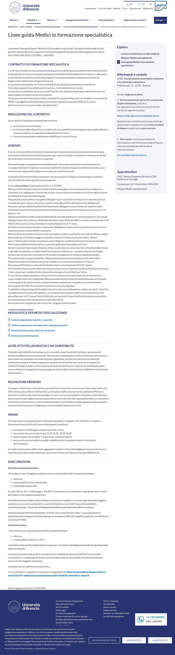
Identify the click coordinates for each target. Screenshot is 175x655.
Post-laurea (26, 27)
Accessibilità (109, 604)
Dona (124, 8)
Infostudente (90, 8)
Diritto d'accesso (111, 601)
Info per (159, 20)
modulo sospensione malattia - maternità (32, 319)
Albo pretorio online (65, 604)
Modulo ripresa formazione (25, 335)
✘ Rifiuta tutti (134, 640)
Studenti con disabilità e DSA (116, 613)
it (127, 4)
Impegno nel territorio (76, 20)
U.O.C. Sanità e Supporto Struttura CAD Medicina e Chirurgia (137, 178)
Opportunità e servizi (134, 20)
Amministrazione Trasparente (69, 601)
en (131, 4)
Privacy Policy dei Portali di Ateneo (19, 649)
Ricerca (51, 20)
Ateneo (13, 20)
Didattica (32, 20)
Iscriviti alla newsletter (113, 616)
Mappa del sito (110, 610)
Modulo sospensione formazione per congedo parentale (39, 325)
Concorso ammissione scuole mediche (140, 53)
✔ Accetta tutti (160, 640)
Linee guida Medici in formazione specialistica (137, 64)
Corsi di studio (105, 8)
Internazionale (105, 20)
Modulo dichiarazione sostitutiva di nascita (33, 330)
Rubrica (117, 8)
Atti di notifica (62, 607)
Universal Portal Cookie (44, 649)
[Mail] (143, 3)
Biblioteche (148, 8)
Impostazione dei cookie (104, 640)
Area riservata (109, 607)
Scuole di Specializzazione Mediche (80, 27)
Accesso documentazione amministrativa (74, 619)
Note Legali (61, 610)
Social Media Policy (64, 622)
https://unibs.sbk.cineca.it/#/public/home (138, 115)
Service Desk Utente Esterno (132, 155)
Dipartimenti (135, 8)
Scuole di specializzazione (48, 27)
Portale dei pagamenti (66, 613)
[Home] (22, 7)
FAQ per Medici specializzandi (136, 57)
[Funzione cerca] (150, 4)
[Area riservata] (139, 3)
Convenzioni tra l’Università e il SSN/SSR (137, 184)
